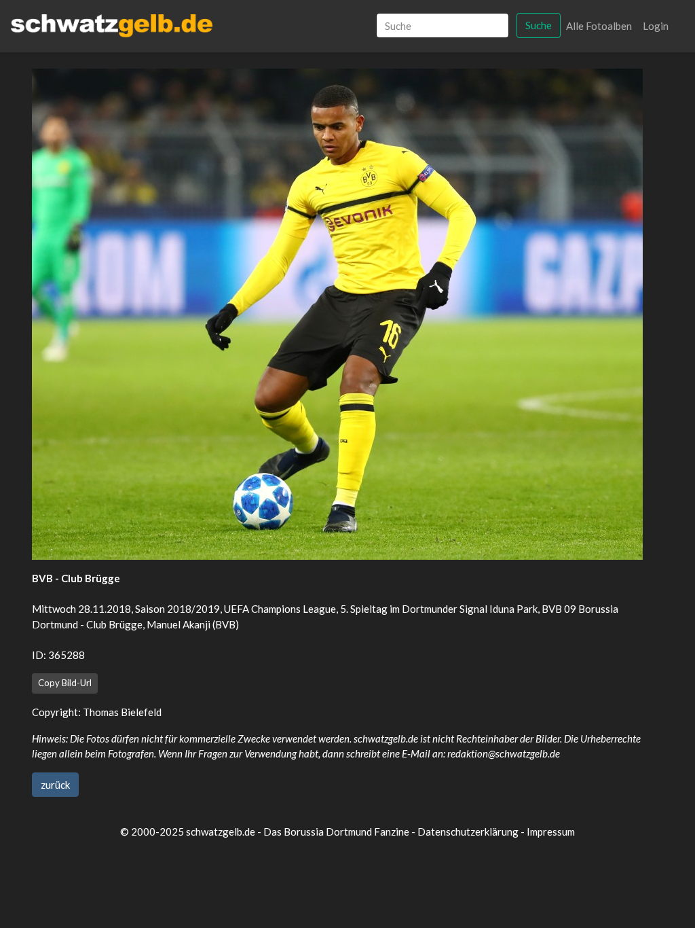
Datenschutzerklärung (468, 831)
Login (656, 26)
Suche (538, 25)
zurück (55, 785)
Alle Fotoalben (599, 26)
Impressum (551, 831)
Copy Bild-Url (65, 682)
